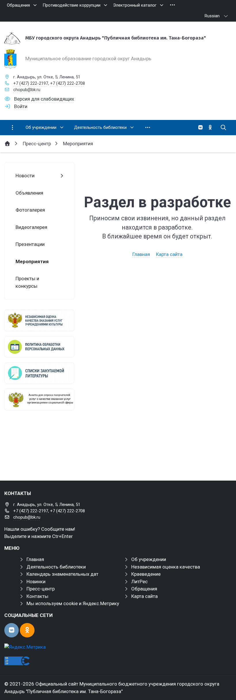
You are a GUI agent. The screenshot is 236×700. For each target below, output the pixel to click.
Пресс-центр (40, 589)
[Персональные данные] (39, 346)
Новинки (35, 581)
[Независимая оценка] (39, 320)
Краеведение (146, 574)
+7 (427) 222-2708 (67, 83)
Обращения (144, 589)
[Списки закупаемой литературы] (39, 373)
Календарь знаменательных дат (62, 574)
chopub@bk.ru (26, 89)
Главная (141, 254)
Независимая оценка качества (165, 567)
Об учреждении (148, 559)
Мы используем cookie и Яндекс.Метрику (72, 603)
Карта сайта (169, 254)
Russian (212, 15)
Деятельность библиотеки (56, 567)
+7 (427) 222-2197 (30, 83)
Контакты (37, 596)
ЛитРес (139, 581)
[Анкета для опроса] (39, 399)
